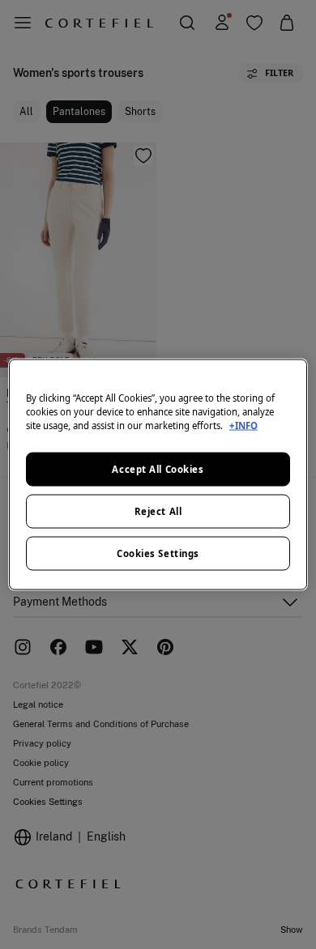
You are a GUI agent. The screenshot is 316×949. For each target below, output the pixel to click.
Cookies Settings (158, 553)
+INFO (243, 425)
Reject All (158, 511)
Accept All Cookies (157, 469)
